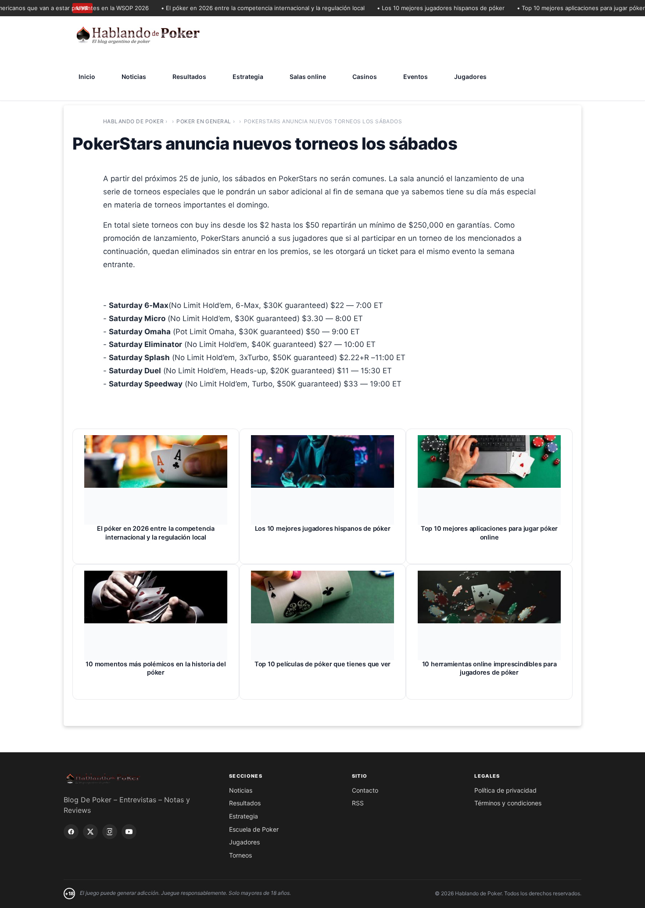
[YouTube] (129, 831)
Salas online (308, 76)
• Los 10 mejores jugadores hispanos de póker (429, 7)
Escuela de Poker (254, 829)
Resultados (189, 76)
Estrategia (248, 76)
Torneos (240, 855)
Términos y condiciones (507, 803)
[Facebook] (71, 831)
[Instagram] (109, 831)
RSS (358, 803)
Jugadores (470, 76)
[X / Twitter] (90, 831)
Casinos (364, 76)
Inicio (87, 76)
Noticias (134, 76)
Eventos (415, 76)
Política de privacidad (505, 790)
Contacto (365, 790)
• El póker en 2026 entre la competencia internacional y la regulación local (251, 7)
